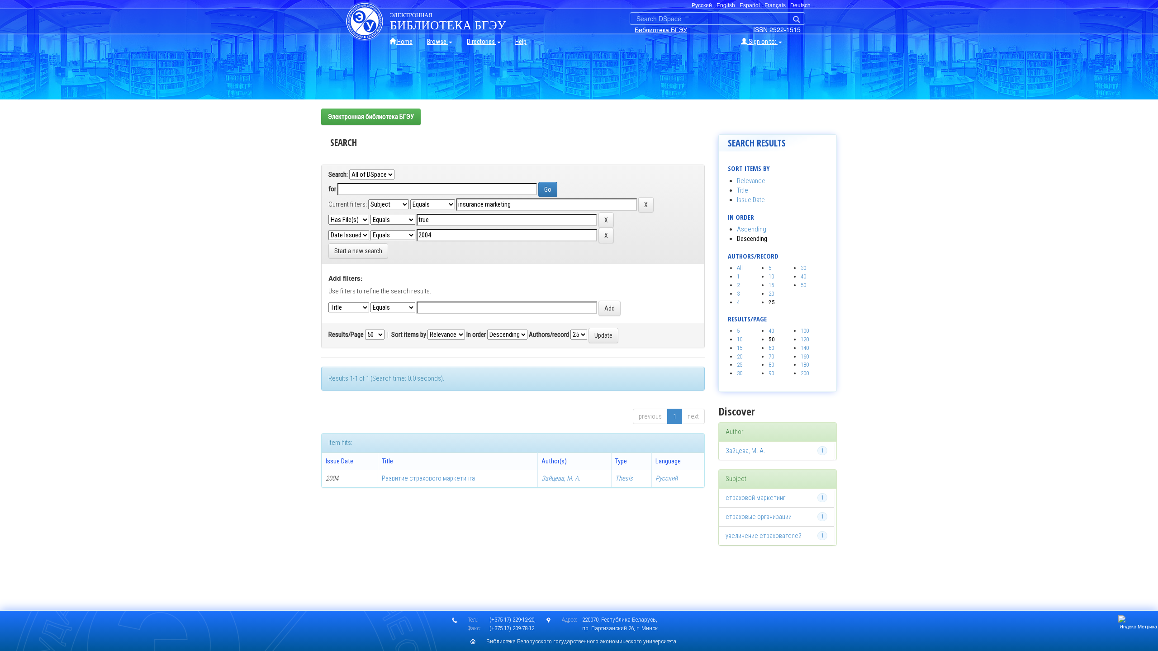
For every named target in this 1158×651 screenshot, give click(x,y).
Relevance (751, 181)
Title (742, 190)
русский (702, 5)
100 (805, 330)
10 (771, 276)
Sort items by (408, 334)
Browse (437, 41)
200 (805, 373)
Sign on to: (762, 41)
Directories (481, 41)
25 (739, 364)
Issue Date (751, 200)
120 (805, 339)
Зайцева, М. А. (560, 478)
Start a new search (358, 251)
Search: (338, 174)
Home (404, 41)
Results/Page (346, 334)
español (750, 5)
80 (771, 364)
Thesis (624, 478)
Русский (666, 478)
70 (771, 356)
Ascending (751, 229)
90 (771, 373)
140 (805, 347)
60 (771, 347)
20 (771, 293)
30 (803, 267)
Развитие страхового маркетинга (428, 478)
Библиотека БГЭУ (661, 29)
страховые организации (759, 517)
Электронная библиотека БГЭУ (371, 117)
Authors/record (549, 334)
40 (803, 276)
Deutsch (800, 5)
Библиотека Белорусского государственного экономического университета (581, 641)
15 (771, 285)
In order (476, 334)
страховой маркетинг (755, 498)
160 (805, 356)
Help (521, 41)
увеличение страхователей (764, 536)
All (740, 267)
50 (803, 285)
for (332, 189)
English (726, 5)
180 (805, 364)
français (775, 5)
